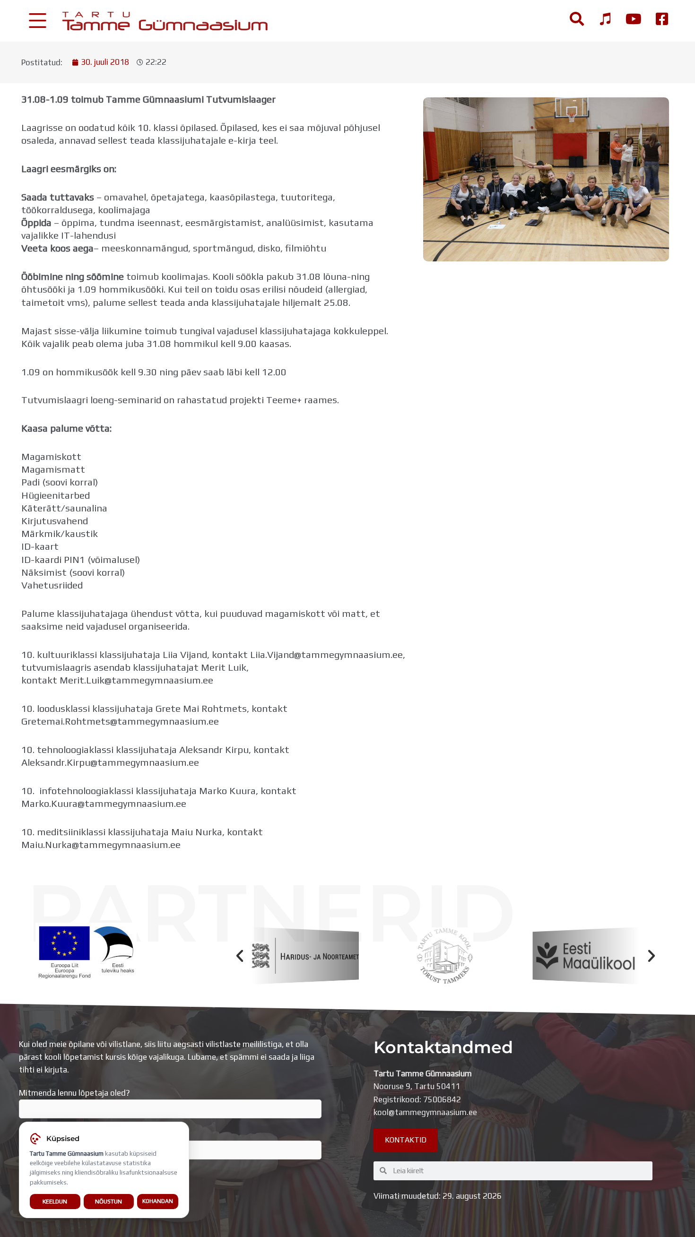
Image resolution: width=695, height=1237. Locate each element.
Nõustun (108, 1201)
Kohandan (157, 1201)
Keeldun (55, 1201)
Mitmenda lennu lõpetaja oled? (74, 1093)
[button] (240, 956)
